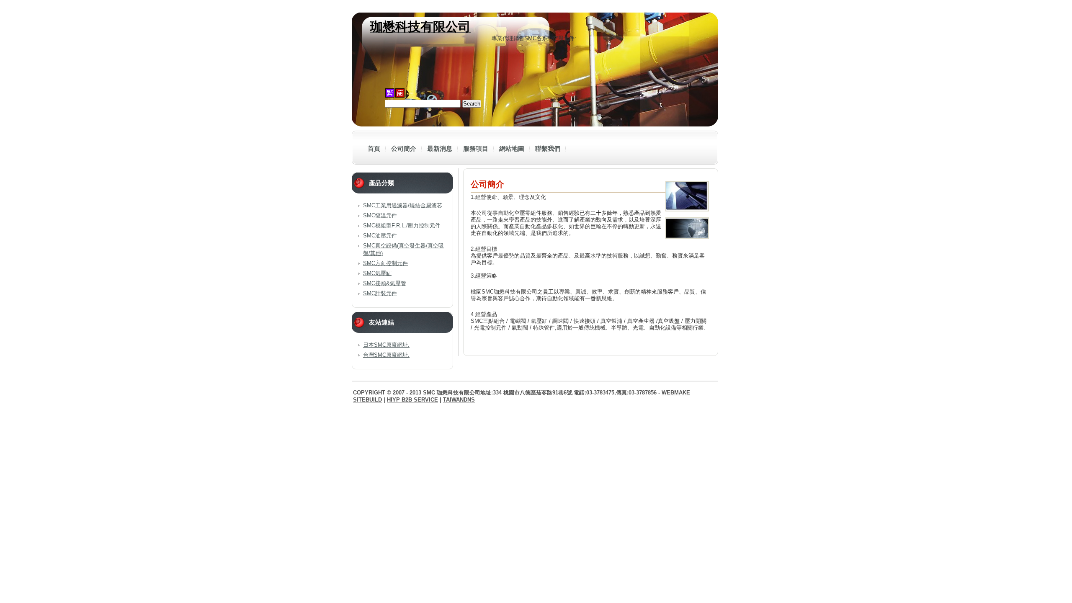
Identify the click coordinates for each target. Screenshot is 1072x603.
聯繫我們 (547, 148)
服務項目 (475, 148)
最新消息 (439, 148)
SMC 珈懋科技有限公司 (451, 392)
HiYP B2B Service (412, 400)
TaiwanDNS (459, 400)
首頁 (374, 148)
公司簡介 (403, 148)
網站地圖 (511, 148)
